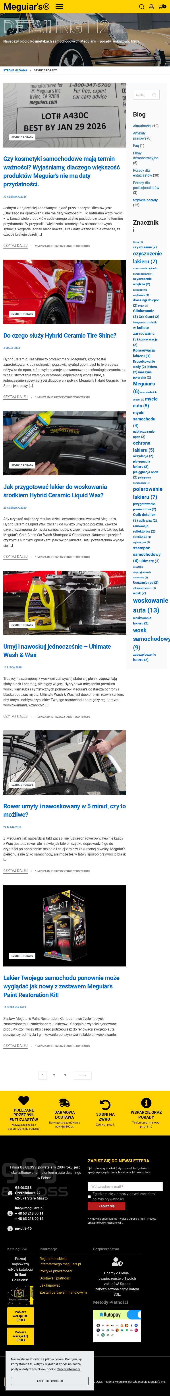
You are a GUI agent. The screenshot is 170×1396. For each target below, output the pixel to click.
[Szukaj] (154, 95)
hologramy (141, 322)
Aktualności (142, 126)
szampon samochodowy (147, 554)
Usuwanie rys (145, 583)
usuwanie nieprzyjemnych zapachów (142, 572)
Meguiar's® (26, 6)
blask (138, 242)
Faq (136, 146)
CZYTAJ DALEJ (15, 246)
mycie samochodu (144, 419)
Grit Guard (149, 317)
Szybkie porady (22, 137)
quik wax (148, 521)
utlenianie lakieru (144, 588)
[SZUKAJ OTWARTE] (141, 6)
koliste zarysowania (144, 333)
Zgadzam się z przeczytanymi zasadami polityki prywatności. (124, 1196)
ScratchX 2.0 (142, 537)
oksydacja (143, 456)
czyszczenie (145, 247)
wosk (139, 593)
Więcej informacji (68, 1369)
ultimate (149, 561)
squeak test (141, 542)
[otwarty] (59, 7)
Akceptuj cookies (50, 1381)
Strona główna (15, 70)
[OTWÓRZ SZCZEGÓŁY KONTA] (151, 6)
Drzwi (143, 305)
